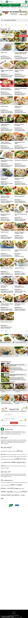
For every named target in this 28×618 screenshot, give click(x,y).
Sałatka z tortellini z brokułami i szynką (5, 197)
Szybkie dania (20, 7)
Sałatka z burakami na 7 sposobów (6, 390)
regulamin (14, 613)
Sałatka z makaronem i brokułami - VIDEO (20, 232)
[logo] (9, 2)
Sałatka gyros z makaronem (21, 160)
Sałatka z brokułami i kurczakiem (19, 125)
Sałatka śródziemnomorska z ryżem (21, 250)
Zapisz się (14, 423)
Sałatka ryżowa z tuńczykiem (18, 107)
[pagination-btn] (27, 25)
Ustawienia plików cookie (7, 616)
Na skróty (7, 7)
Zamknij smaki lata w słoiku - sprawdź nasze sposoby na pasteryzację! (15, 365)
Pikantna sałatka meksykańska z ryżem (20, 286)
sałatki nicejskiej (6, 492)
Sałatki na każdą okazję (6, 355)
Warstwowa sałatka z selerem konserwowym (6, 89)
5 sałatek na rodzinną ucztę (20, 355)
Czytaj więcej (12, 371)
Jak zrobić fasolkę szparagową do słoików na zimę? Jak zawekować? (15, 375)
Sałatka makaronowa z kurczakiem (20, 304)
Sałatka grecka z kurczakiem (4, 286)
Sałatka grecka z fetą (5, 250)
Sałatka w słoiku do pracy (6, 321)
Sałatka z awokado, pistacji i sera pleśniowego (7, 304)
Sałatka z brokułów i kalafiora (19, 71)
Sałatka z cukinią (4, 232)
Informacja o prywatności (14, 615)
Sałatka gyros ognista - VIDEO (20, 143)
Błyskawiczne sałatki (5, 342)
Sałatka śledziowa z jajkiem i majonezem (7, 161)
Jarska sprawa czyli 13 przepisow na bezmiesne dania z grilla (6, 402)
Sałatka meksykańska (19, 196)
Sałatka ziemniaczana (19, 268)
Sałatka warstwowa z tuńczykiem (5, 215)
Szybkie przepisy (14, 7)
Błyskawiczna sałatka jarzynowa (19, 179)
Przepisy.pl (3, 7)
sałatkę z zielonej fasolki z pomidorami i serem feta (14, 495)
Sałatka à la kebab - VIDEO (7, 268)
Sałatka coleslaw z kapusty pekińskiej (21, 89)
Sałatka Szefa (4, 52)
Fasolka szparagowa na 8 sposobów (20, 390)
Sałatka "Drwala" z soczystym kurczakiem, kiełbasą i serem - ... (6, 143)
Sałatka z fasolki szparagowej (4, 179)
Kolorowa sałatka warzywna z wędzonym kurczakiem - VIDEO (21, 53)
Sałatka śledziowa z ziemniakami (5, 125)
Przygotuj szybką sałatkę (20, 342)
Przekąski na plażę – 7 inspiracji (20, 402)
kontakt (14, 611)
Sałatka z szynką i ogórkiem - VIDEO (7, 71)
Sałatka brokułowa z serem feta (21, 215)
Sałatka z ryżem (4, 106)
